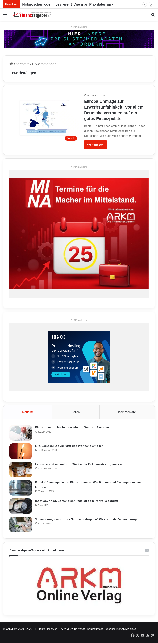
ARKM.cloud (128, 628)
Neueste (28, 412)
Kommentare (127, 412)
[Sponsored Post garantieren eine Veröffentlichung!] (79, 39)
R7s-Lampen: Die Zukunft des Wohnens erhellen (69, 445)
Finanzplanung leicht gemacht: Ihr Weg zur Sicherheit (73, 427)
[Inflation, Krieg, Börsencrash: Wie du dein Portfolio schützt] (20, 506)
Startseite (21, 64)
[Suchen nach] (153, 16)
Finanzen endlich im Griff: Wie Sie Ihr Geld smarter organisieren (79, 464)
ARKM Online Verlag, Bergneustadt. (82, 628)
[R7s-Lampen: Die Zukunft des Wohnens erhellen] (20, 451)
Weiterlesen (95, 144)
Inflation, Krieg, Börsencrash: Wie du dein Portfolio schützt (76, 500)
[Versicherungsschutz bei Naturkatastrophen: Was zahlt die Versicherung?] (20, 524)
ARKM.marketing (79, 27)
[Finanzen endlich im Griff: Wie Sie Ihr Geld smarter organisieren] (20, 469)
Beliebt (75, 412)
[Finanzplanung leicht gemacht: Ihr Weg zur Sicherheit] (20, 433)
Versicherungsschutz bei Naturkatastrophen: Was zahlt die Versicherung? (87, 519)
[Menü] (5, 16)
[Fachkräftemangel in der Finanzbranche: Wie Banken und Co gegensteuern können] (20, 488)
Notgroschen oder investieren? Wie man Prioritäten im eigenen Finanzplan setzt (87, 4)
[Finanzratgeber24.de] (32, 15)
